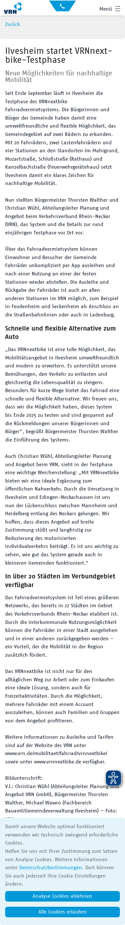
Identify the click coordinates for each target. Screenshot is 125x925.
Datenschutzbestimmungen (50, 867)
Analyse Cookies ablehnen (62, 896)
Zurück (12, 24)
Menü (105, 9)
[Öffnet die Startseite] (13, 9)
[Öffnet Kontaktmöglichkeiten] (62, 8)
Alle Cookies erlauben (62, 911)
